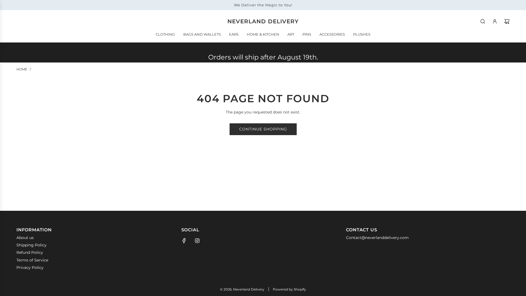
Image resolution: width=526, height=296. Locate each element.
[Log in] (495, 21)
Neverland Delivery (263, 21)
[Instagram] (197, 241)
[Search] (483, 21)
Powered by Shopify (289, 289)
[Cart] (507, 21)
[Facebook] (184, 241)
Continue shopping (263, 129)
